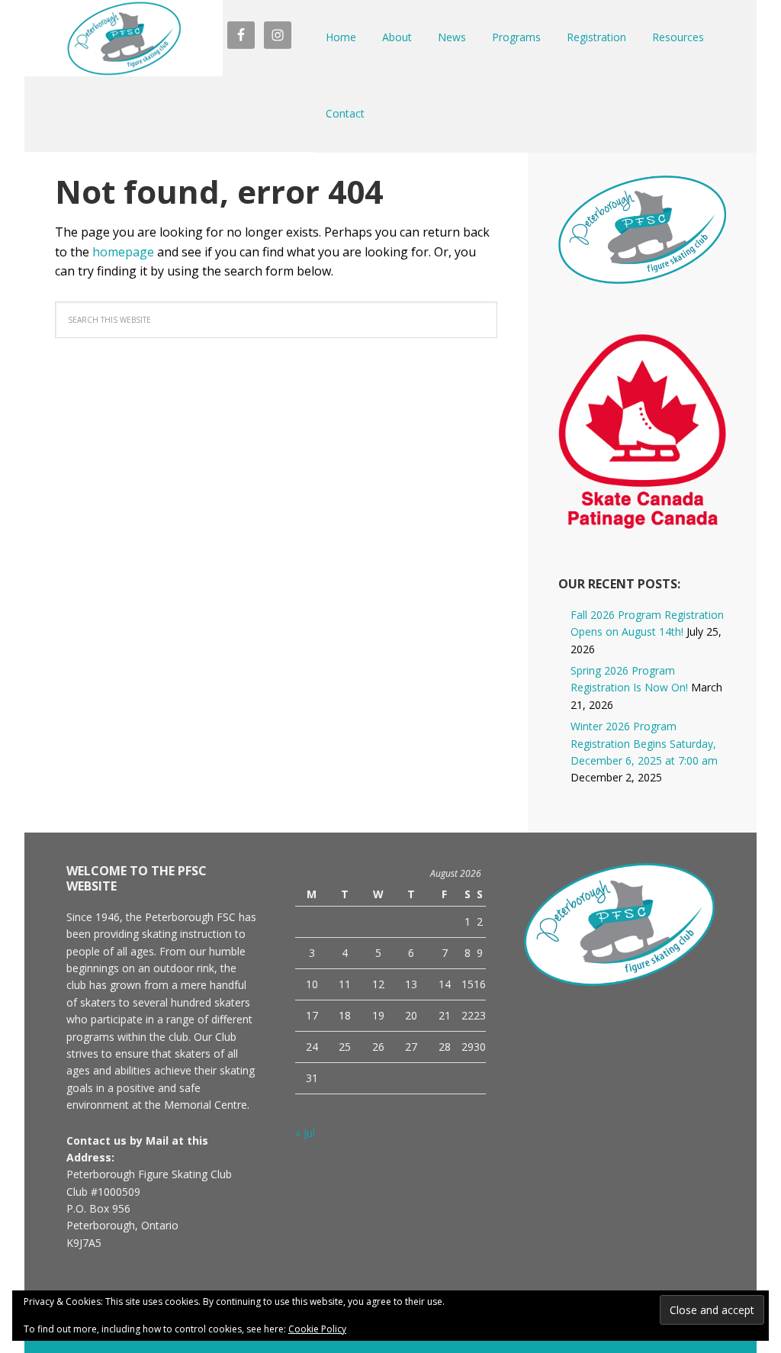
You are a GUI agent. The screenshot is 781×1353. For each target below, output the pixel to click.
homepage (123, 251)
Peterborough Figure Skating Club (123, 38)
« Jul (305, 1133)
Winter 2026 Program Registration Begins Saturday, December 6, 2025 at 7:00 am (644, 743)
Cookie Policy (317, 1328)
